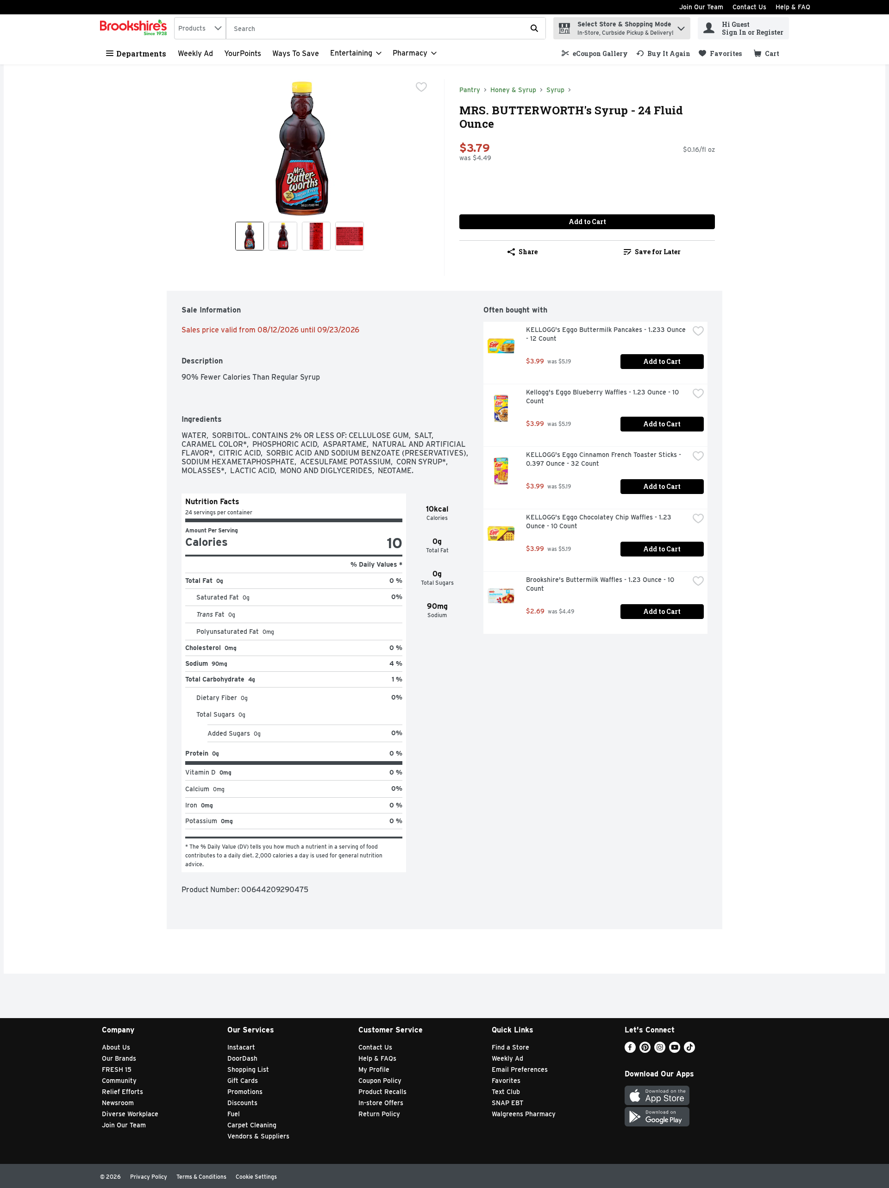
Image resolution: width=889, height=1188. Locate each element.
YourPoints (242, 53)
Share (528, 251)
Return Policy (379, 1114)
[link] (594, 53)
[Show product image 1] (249, 236)
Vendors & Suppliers (258, 1136)
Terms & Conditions (201, 1176)
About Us (116, 1047)
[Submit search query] (534, 28)
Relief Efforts (122, 1091)
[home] (135, 28)
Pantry (469, 90)
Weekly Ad (195, 53)
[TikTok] (689, 1050)
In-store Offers (380, 1103)
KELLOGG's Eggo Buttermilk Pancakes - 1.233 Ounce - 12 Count (607, 334)
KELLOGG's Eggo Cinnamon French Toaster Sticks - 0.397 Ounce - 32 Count (604, 459)
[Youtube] (674, 1050)
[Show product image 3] (316, 236)
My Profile (373, 1069)
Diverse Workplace (130, 1114)
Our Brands (119, 1058)
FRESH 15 (116, 1069)
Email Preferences (520, 1069)
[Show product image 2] (283, 236)
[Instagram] (659, 1050)
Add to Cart (587, 221)
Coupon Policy (379, 1080)
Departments (141, 53)
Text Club (506, 1091)
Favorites (506, 1080)
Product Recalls (382, 1091)
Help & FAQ (793, 7)
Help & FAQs (377, 1058)
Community (119, 1080)
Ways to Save (295, 53)
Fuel (233, 1114)
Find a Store (510, 1047)
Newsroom (118, 1103)
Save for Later (658, 251)
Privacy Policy (148, 1176)
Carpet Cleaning (251, 1125)
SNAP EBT (508, 1103)
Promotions (245, 1091)
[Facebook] (630, 1050)
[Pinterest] (645, 1050)
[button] (681, 26)
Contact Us (749, 7)
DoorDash (242, 1058)
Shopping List (248, 1069)
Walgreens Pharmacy (524, 1114)
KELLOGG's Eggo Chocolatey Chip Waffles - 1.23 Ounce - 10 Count (599, 521)
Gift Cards (242, 1080)
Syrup (555, 90)
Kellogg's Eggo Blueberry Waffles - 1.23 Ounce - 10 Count (603, 396)
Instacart (241, 1047)
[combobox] (200, 28)
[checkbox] (421, 87)
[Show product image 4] (349, 236)
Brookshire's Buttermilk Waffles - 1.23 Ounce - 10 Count (601, 584)
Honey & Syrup (513, 90)
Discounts (242, 1103)
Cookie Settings (256, 1176)
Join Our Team (701, 7)
